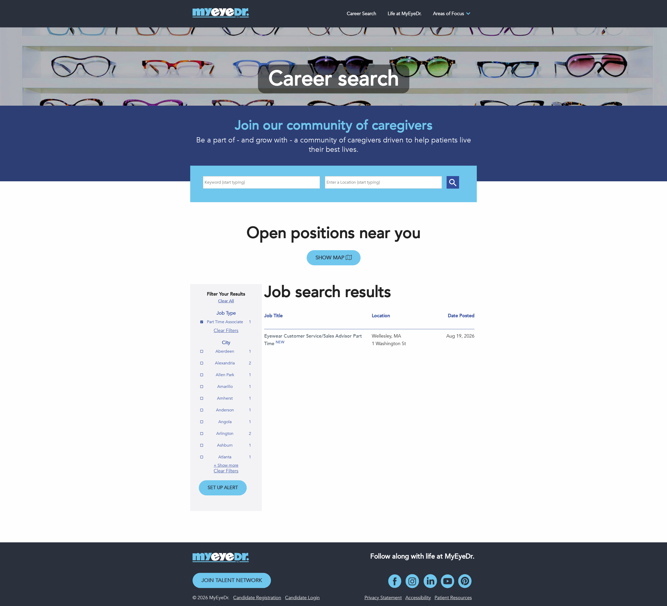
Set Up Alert (223, 487)
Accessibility (418, 598)
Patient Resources (453, 598)
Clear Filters (226, 330)
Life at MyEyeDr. (405, 13)
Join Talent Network (231, 580)
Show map (331, 257)
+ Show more (226, 465)
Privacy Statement (383, 598)
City (226, 342)
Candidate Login (302, 598)
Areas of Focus (448, 13)
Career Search (361, 13)
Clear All (226, 301)
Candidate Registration (257, 598)
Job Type (226, 313)
